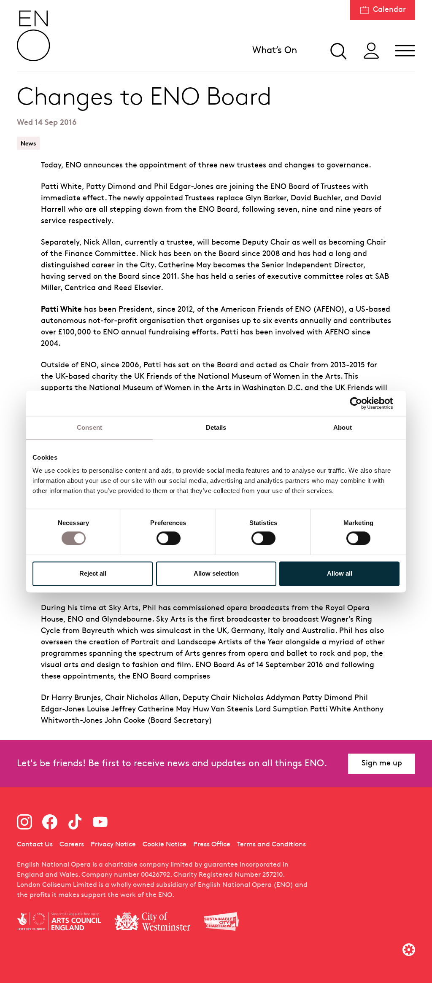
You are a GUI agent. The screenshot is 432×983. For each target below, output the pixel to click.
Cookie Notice (164, 844)
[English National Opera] (34, 36)
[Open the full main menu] (405, 50)
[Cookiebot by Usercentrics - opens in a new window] (363, 403)
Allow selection (216, 573)
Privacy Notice (113, 844)
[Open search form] (337, 50)
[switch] (169, 538)
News (28, 143)
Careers (71, 844)
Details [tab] (216, 427)
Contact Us (35, 844)
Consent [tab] (89, 427)
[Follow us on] (24, 821)
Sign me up (382, 763)
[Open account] (371, 50)
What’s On (274, 51)
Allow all (339, 573)
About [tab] (342, 427)
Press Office (211, 844)
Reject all (92, 573)
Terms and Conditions (271, 844)
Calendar (389, 10)
